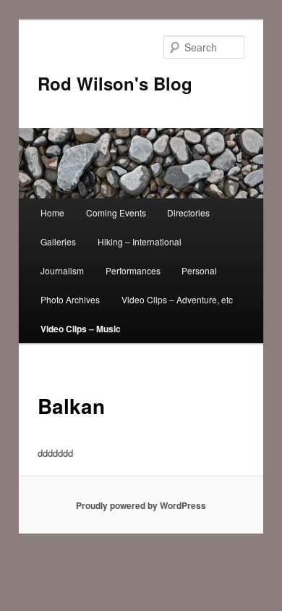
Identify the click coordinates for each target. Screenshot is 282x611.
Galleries (58, 241)
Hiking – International (139, 241)
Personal (199, 270)
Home (52, 212)
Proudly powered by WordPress (141, 505)
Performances (133, 270)
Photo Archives (70, 299)
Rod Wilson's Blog (115, 83)
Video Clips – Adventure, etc (177, 299)
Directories (188, 212)
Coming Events (116, 212)
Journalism (62, 270)
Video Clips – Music (80, 328)
